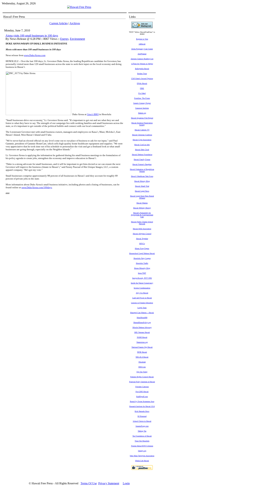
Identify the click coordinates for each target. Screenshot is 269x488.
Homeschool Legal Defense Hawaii (142, 253)
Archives (75, 23)
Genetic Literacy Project (142, 103)
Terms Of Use (89, 483)
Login (126, 483)
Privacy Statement (108, 483)
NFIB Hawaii (142, 352)
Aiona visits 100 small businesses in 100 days (31, 35)
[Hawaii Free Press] (79, 7)
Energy (64, 38)
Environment (77, 38)
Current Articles (58, 23)
